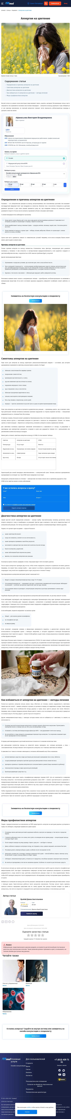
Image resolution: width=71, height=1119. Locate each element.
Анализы (29, 1072)
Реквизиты (29, 1089)
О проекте (29, 1063)
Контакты (29, 1075)
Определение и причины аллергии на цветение (23, 85)
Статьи (8, 10)
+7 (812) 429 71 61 (62, 1060)
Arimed (3, 10)
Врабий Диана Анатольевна (32, 899)
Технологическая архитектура (36, 1092)
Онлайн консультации (18, 1066)
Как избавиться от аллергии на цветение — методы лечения (27, 93)
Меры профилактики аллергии (17, 95)
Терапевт (14, 10)
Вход (65, 3)
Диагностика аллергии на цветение (19, 90)
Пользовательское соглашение (36, 1081)
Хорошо (27, 1112)
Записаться (55, 3)
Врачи (28, 1066)
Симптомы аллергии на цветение (18, 87)
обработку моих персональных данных (24, 504)
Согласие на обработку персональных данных (40, 1085)
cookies (29, 1107)
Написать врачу (31, 913)
